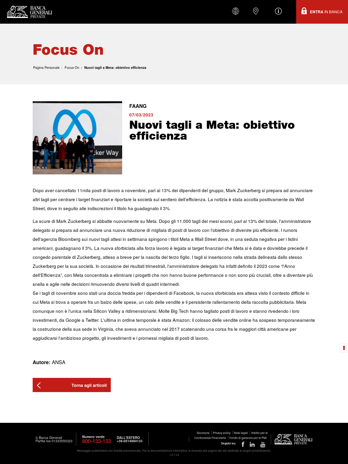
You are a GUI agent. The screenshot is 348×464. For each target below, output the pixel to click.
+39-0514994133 (130, 440)
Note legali (241, 433)
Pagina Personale (46, 67)
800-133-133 (96, 441)
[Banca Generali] (28, 12)
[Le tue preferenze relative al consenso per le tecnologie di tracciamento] (344, 348)
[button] (72, 385)
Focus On (72, 67)
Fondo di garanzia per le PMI (248, 438)
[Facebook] (243, 444)
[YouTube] (262, 444)
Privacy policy (222, 433)
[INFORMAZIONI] (278, 11)
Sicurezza (203, 433)
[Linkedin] (252, 444)
